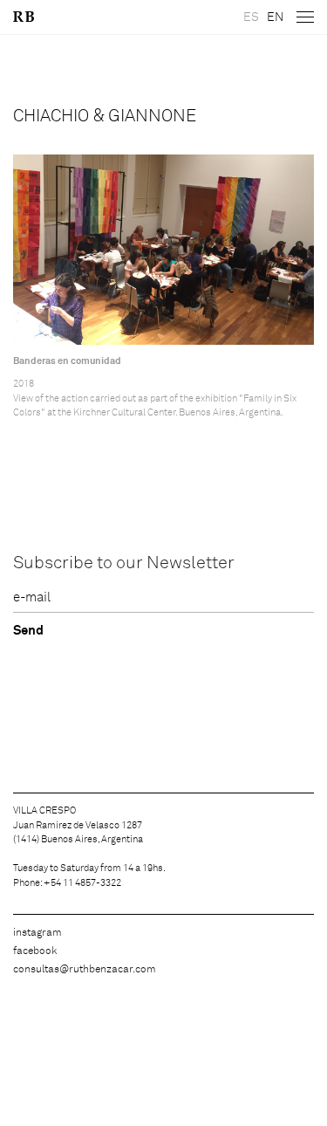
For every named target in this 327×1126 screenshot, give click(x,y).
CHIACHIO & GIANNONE (104, 116)
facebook (35, 951)
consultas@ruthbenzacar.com (84, 970)
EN (275, 17)
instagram (37, 933)
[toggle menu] (305, 17)
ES (251, 17)
